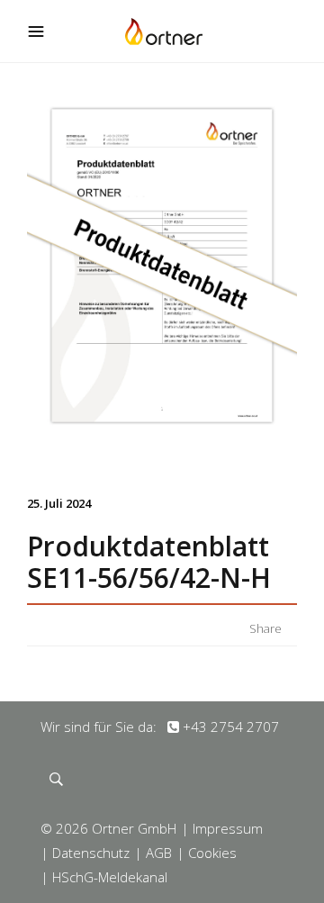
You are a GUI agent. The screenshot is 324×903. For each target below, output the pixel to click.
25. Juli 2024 (59, 503)
